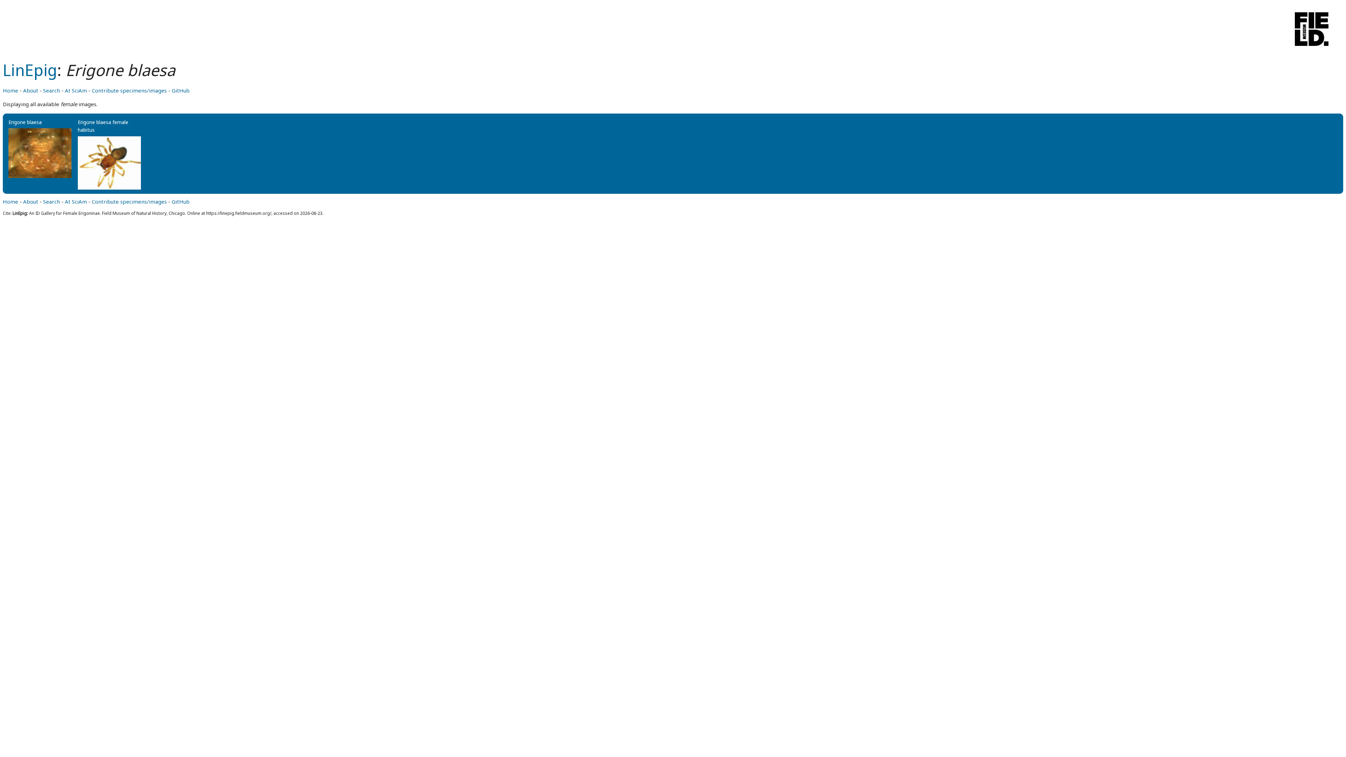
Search (51, 90)
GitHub (181, 90)
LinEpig (30, 70)
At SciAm (76, 90)
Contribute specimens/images (129, 90)
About (30, 90)
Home (10, 90)
